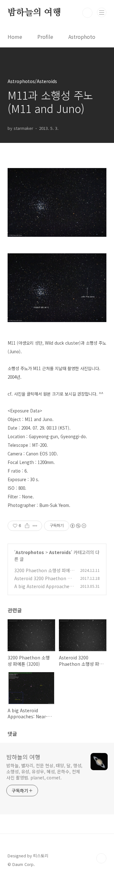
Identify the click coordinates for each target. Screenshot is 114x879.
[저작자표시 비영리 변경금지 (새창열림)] (77, 525)
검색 (87, 13)
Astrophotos (30, 552)
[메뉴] (101, 12)
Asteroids (60, 552)
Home (15, 36)
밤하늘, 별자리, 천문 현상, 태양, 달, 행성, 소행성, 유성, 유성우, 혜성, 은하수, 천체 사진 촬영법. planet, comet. (44, 771)
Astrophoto (81, 36)
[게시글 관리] (35, 526)
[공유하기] (27, 526)
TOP (101, 858)
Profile (45, 36)
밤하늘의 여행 (34, 12)
